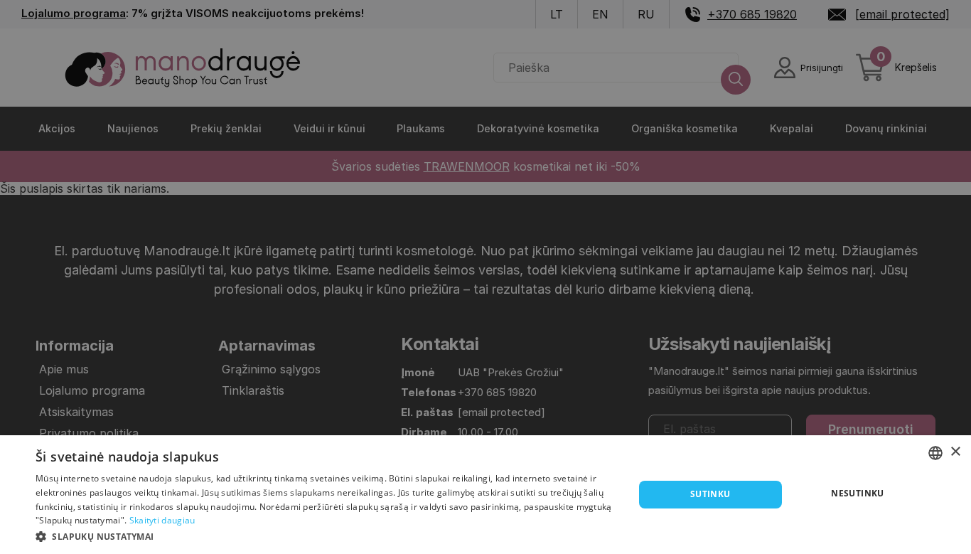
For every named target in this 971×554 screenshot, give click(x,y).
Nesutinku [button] (857, 493)
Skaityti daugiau (162, 520)
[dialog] (485, 494)
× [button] (955, 452)
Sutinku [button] (710, 494)
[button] (326, 535)
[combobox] (935, 453)
